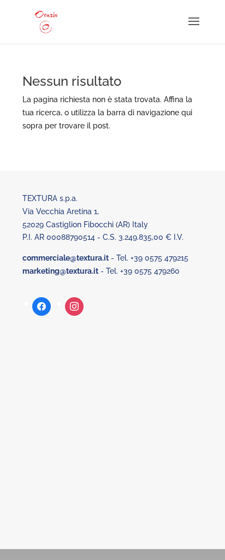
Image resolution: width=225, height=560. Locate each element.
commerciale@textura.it (65, 258)
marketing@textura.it (60, 271)
